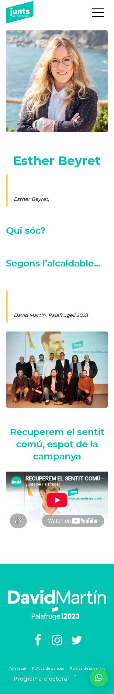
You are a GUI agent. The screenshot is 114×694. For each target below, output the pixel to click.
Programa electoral (41, 678)
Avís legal (17, 668)
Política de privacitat (87, 668)
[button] (99, 677)
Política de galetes (48, 668)
